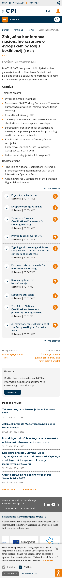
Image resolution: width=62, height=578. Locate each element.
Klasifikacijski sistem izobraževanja (22, 281)
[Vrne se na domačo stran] (9, 11)
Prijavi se (11, 392)
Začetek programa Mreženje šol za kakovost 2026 (28, 411)
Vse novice (9, 489)
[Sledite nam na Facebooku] (44, 504)
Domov (5, 29)
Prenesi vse (54, 188)
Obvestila (29, 489)
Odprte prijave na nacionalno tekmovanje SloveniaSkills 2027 (26, 476)
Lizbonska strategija (22, 294)
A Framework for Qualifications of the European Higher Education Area (30, 327)
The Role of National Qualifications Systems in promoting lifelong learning (26, 309)
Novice (31, 29)
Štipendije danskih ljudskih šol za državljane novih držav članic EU (47, 357)
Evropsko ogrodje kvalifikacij (27, 206)
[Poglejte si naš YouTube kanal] (53, 504)
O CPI (5, 2)
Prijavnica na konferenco (25, 195)
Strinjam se (10, 573)
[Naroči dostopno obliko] (55, 196)
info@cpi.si (29, 508)
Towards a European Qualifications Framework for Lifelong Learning (27, 221)
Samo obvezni (29, 573)
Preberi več (48, 560)
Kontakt (34, 2)
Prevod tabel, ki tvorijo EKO (26, 235)
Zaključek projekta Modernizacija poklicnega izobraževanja (29, 426)
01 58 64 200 (11, 508)
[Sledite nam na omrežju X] (58, 504)
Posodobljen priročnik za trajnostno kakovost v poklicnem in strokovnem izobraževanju (30, 440)
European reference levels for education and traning (28, 267)
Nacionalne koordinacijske (22, 516)
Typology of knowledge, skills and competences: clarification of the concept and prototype (30, 250)
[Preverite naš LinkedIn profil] (48, 504)
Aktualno (18, 2)
